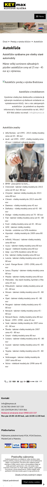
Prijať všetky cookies (32, 482)
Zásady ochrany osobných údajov (28, 475)
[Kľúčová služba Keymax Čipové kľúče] (23, 32)
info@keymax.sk (8, 403)
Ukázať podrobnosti (11, 481)
